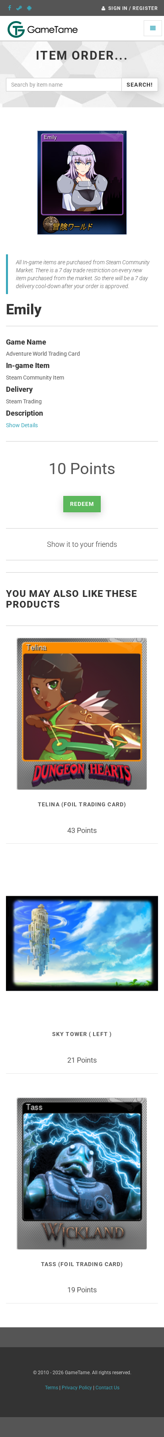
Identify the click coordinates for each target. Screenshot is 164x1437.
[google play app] (29, 8)
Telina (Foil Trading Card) (82, 804)
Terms (51, 1388)
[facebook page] (9, 8)
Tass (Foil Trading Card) (82, 1264)
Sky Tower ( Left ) (82, 1034)
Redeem (82, 504)
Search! (140, 84)
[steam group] (19, 8)
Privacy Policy (77, 1388)
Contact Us (107, 1388)
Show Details (22, 425)
